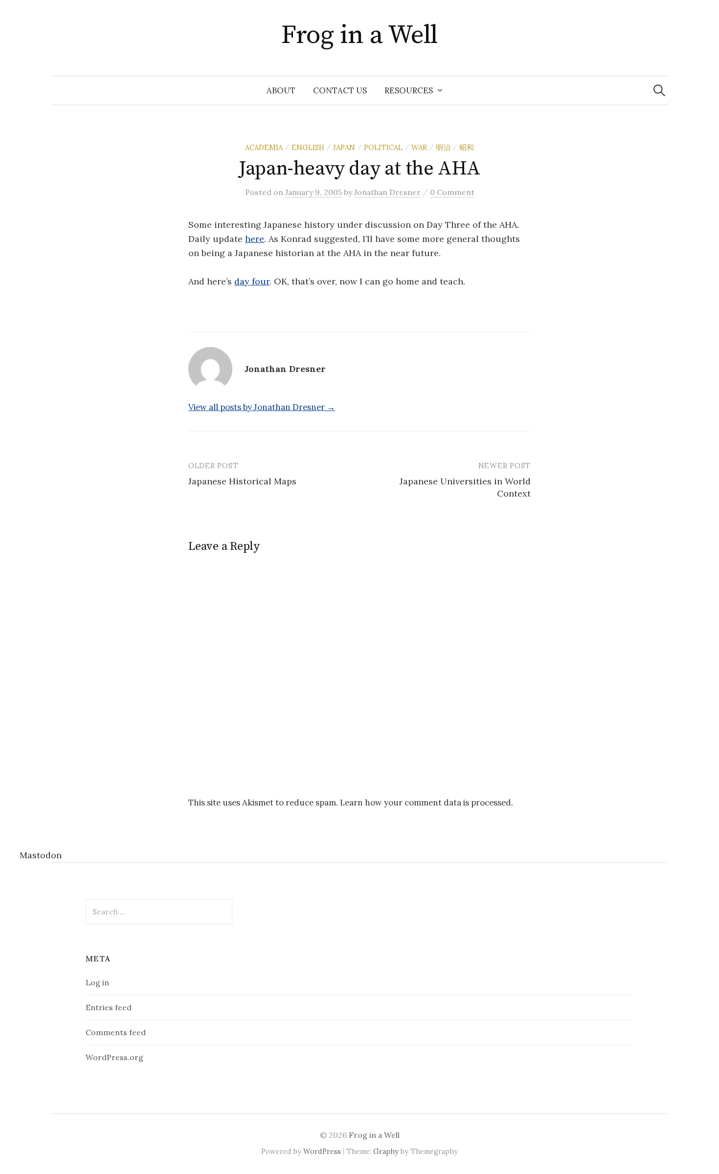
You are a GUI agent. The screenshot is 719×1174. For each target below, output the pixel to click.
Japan (344, 147)
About (281, 90)
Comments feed (116, 1032)
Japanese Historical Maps (242, 481)
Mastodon (41, 855)
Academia (264, 147)
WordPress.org (114, 1057)
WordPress (322, 1151)
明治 (443, 147)
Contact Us (340, 90)
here (254, 238)
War (419, 147)
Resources (408, 90)
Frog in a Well (359, 35)
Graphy (386, 1151)
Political (383, 147)
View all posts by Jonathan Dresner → (261, 407)
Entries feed (109, 1007)
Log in (97, 982)
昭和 (466, 147)
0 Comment (452, 192)
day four (252, 281)
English (308, 147)
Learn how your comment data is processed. (426, 802)
